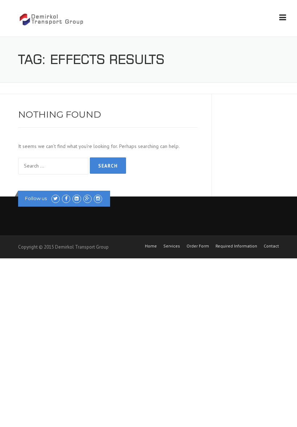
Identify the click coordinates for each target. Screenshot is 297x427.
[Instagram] (98, 198)
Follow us (36, 198)
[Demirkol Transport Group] (51, 19)
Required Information (236, 246)
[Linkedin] (76, 198)
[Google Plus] (87, 198)
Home (151, 246)
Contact (271, 246)
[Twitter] (55, 198)
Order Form (198, 246)
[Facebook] (66, 198)
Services (171, 246)
